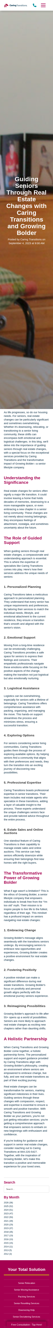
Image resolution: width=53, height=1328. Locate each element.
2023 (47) (8, 1213)
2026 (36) (8, 1202)
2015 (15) (8, 1243)
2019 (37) (8, 1228)
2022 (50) (8, 1217)
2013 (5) (8, 1250)
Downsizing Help (26, 1310)
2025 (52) (8, 1206)
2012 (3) (8, 1254)
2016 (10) (8, 1239)
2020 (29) (8, 1224)
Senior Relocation (26, 1283)
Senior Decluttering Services (26, 1316)
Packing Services (26, 1296)
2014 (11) (8, 1246)
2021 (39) (8, 1221)
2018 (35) (8, 1232)
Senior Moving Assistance (26, 1289)
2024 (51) (8, 1210)
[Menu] (43, 5)
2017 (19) (8, 1235)
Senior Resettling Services (26, 1303)
